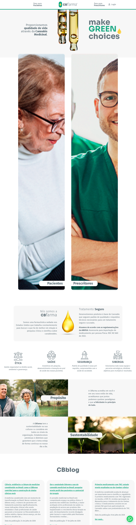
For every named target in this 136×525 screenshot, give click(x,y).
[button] (130, 519)
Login (113, 4)
